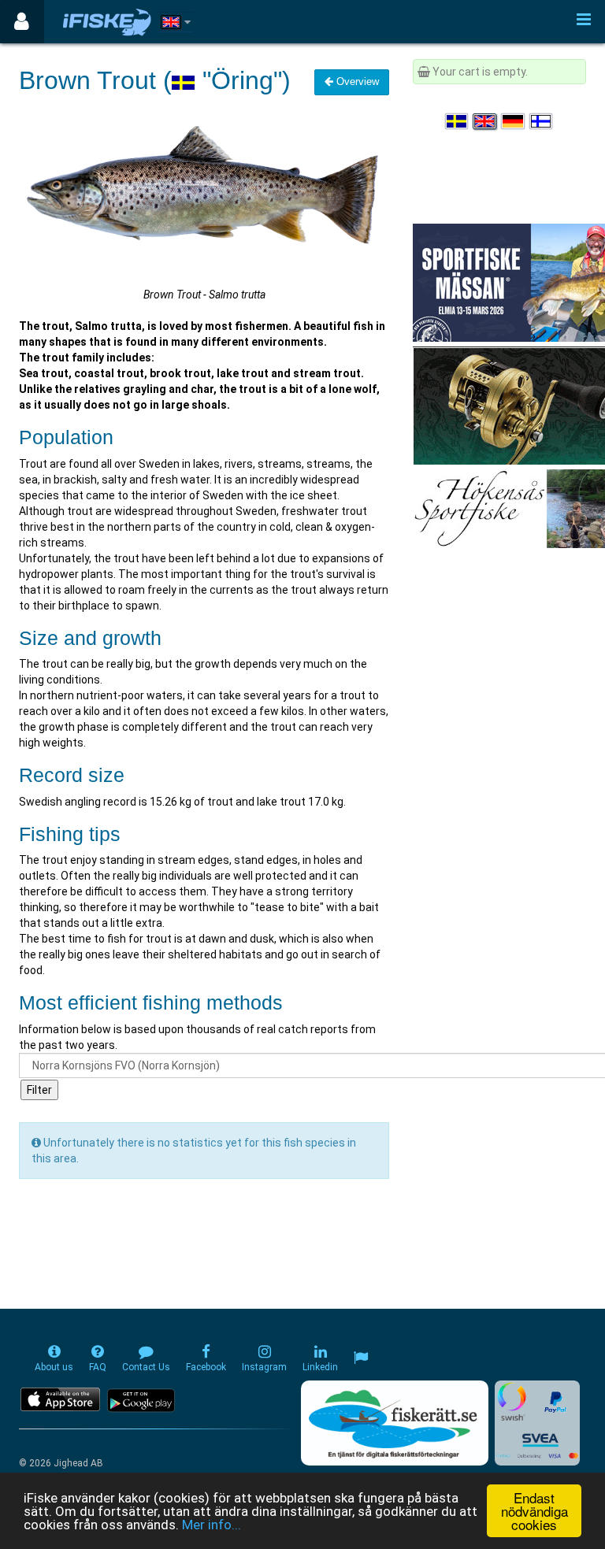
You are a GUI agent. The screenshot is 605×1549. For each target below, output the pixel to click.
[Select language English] (485, 121)
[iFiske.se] (107, 21)
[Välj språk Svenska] (458, 121)
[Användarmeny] (21, 21)
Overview (356, 81)
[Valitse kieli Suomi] (542, 121)
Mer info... (211, 1524)
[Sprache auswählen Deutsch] (513, 121)
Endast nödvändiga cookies (534, 1511)
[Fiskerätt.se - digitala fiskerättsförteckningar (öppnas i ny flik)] (394, 1423)
